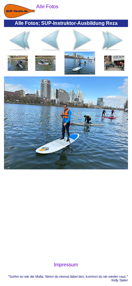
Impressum (66, 264)
